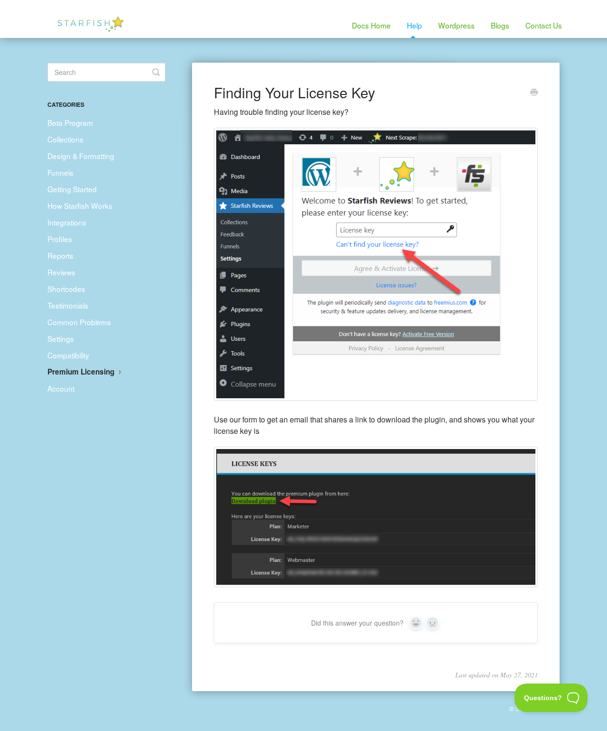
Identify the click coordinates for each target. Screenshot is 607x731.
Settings (60, 338)
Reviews (61, 272)
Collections (65, 139)
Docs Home (371, 25)
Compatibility (68, 355)
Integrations (66, 222)
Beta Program (70, 122)
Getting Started (72, 189)
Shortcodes (66, 288)
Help (414, 25)
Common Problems (79, 322)
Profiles (59, 239)
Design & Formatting (80, 155)
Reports (60, 255)
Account (60, 388)
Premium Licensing (81, 371)
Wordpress (456, 25)
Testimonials (67, 305)
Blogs (500, 25)
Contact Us (543, 25)
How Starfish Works (79, 205)
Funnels (60, 172)
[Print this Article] (534, 93)
